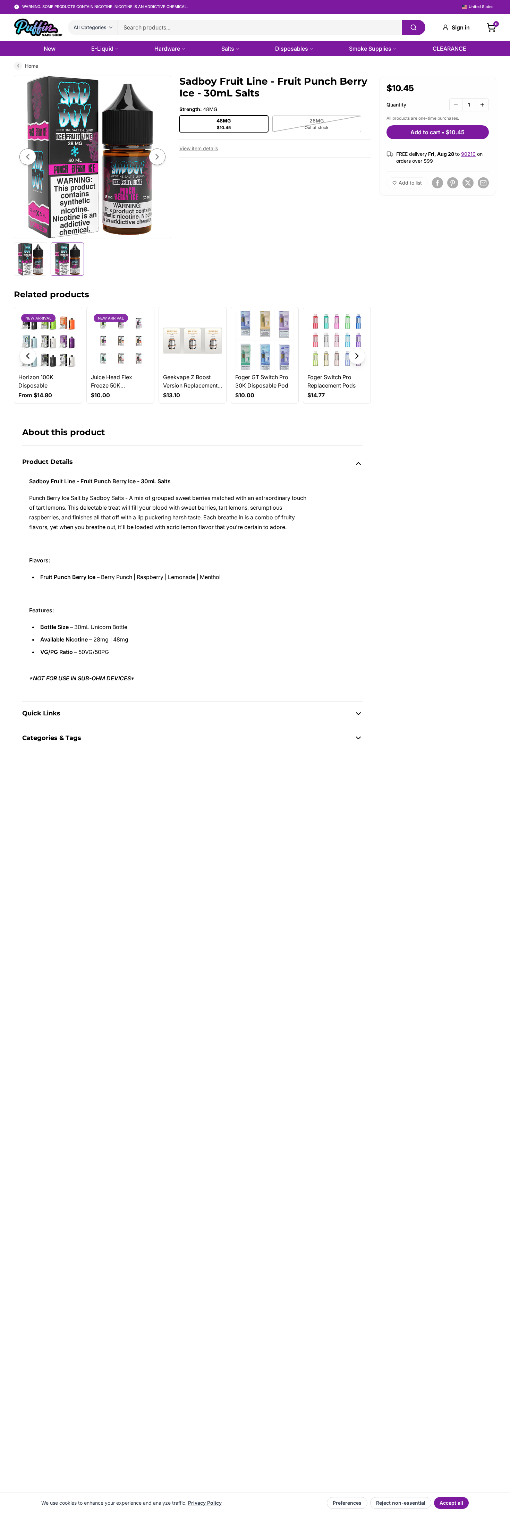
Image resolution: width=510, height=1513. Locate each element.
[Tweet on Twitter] (468, 182)
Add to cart (437, 132)
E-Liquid (102, 48)
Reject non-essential (400, 1503)
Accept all (451, 1503)
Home (31, 66)
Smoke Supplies (370, 48)
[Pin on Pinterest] (452, 182)
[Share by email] (483, 182)
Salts (227, 48)
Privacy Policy (205, 1503)
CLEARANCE (449, 48)
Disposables (291, 48)
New (50, 48)
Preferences (347, 1503)
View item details (198, 148)
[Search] (413, 27)
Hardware (167, 48)
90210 (468, 154)
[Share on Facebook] (437, 182)
